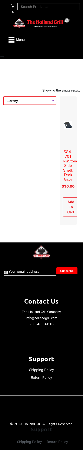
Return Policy (41, 377)
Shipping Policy (41, 370)
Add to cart (70, 207)
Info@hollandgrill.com (41, 318)
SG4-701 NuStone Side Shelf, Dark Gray (70, 165)
